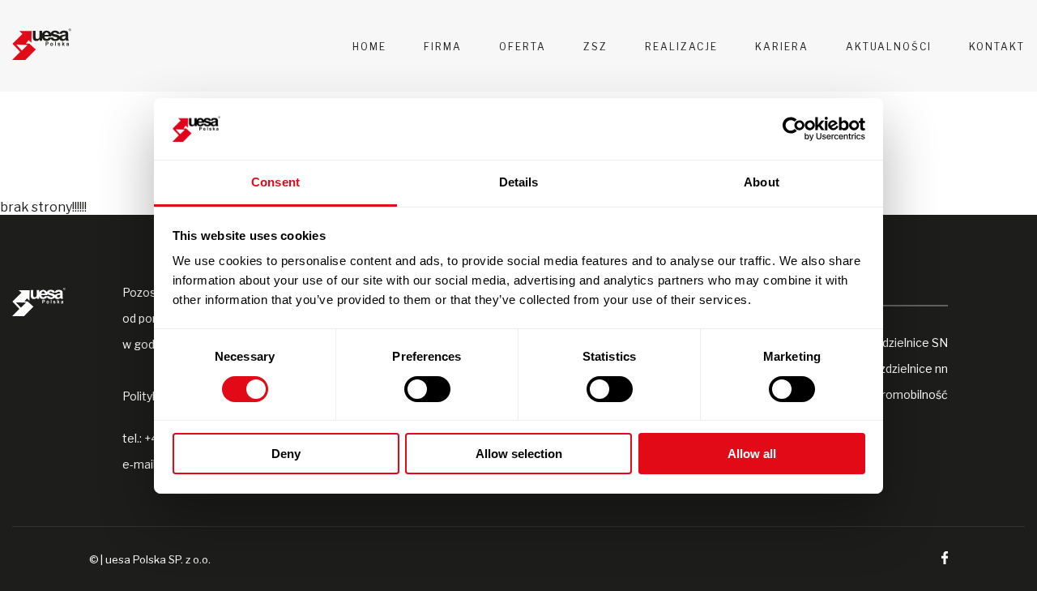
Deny (286, 453)
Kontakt (997, 47)
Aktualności (889, 47)
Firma (443, 47)
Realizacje (681, 47)
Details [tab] (519, 182)
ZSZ (595, 47)
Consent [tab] (275, 182)
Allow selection (519, 453)
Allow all (752, 453)
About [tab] (761, 182)
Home (369, 47)
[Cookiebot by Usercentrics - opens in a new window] (794, 129)
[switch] (427, 389)
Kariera (782, 47)
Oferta (522, 47)
